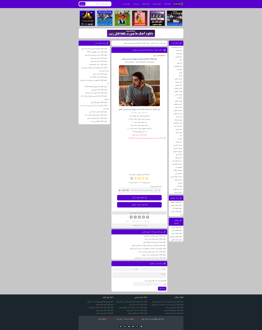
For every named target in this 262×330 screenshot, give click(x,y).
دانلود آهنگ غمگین (176, 205)
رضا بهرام (179, 63)
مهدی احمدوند (178, 148)
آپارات (141, 326)
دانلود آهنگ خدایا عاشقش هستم (137, 313)
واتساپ (135, 217)
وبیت (131, 322)
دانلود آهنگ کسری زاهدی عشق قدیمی (154, 242)
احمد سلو (179, 50)
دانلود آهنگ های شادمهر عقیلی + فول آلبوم (101, 307)
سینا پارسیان (178, 82)
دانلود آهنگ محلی (176, 233)
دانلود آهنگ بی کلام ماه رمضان (174, 313)
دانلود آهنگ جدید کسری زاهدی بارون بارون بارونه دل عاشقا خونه (147, 138)
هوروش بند (178, 167)
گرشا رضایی (178, 57)
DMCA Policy (111, 319)
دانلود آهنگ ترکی (177, 227)
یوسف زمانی (178, 94)
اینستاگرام (137, 326)
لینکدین (139, 217)
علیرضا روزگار (178, 120)
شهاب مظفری (178, 91)
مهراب (180, 75)
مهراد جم (179, 69)
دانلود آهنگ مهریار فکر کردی (99, 102)
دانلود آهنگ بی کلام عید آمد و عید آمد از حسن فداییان (167, 304)
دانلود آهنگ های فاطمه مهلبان (104, 304)
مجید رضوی (178, 107)
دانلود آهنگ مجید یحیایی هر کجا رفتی (96, 55)
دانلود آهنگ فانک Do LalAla (98, 77)
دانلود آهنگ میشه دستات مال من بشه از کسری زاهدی (150, 258)
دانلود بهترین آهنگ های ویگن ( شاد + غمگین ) (100, 302)
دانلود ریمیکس (156, 4)
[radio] (147, 178)
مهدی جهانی (178, 101)
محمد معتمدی (178, 145)
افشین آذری (178, 173)
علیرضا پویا (179, 132)
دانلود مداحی (126, 4)
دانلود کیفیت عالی (138, 197)
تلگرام (131, 217)
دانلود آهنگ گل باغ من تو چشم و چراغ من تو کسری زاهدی (148, 245)
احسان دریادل (178, 192)
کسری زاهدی (154, 43)
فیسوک (147, 217)
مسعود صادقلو (178, 170)
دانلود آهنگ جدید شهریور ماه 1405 (97, 52)
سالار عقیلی (179, 85)
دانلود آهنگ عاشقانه (176, 202)
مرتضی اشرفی (178, 110)
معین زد (179, 139)
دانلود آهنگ (167, 4)
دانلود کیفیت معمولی (138, 204)
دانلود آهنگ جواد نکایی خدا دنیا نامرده (96, 93)
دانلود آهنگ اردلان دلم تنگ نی (98, 112)
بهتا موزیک (163, 43)
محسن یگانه (178, 158)
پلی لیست (136, 4)
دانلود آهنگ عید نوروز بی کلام (174, 307)
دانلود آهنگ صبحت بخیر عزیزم (138, 304)
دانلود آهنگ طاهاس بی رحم (99, 121)
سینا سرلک (179, 117)
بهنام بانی (179, 186)
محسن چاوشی (178, 104)
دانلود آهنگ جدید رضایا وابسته (98, 64)
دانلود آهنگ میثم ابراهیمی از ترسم (97, 118)
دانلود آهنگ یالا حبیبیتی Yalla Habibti (96, 86)
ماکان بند (179, 98)
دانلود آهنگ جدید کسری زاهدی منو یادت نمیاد (152, 252)
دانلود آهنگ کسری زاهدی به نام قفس (155, 236)
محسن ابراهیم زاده (176, 47)
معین (180, 72)
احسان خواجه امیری (176, 177)
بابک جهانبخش (177, 123)
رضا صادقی (179, 142)
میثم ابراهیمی (178, 66)
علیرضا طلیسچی (177, 164)
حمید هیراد (178, 129)
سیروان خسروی (177, 151)
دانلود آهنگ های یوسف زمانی (104, 313)
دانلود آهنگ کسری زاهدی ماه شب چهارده (153, 255)
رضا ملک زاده (178, 126)
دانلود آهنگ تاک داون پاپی (99, 90)
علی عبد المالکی (177, 189)
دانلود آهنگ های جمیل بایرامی (104, 310)
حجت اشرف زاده (177, 161)
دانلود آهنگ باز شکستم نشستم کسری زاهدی (147, 50)
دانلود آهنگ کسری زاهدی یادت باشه (155, 239)
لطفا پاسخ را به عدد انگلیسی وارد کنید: (155, 281)
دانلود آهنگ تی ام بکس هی (99, 58)
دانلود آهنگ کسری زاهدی (139, 135)
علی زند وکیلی (178, 113)
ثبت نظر (162, 288)
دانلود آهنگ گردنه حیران (100, 74)
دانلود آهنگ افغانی (176, 240)
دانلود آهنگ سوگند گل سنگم (99, 61)
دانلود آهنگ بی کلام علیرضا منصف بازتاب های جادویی (167, 302)
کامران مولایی (178, 88)
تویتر (143, 217)
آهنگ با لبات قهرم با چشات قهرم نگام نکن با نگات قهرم (131, 302)
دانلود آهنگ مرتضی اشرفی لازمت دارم (96, 115)
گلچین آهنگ (145, 4)
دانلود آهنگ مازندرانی (175, 237)
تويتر (128, 326)
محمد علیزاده (178, 180)
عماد (181, 136)
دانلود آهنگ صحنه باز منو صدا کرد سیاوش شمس (133, 307)
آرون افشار (179, 53)
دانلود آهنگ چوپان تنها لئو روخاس (173, 310)
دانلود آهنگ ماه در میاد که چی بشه (137, 310)
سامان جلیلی (178, 79)
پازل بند (180, 183)
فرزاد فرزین (179, 154)
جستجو (82, 4)
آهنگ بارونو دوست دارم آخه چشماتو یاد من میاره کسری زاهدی (148, 248)
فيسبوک (120, 326)
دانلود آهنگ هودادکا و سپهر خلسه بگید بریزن (94, 49)
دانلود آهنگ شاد (177, 208)
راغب (180, 60)
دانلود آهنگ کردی (177, 230)
